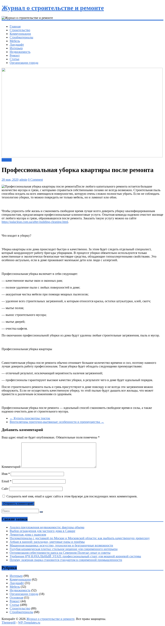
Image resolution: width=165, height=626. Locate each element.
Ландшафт (17, 44)
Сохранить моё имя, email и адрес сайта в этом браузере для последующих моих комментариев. (71, 496)
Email (6, 481)
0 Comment (35, 179)
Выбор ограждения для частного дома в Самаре (42, 531)
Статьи (14, 59)
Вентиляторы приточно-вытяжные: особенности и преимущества (57, 422)
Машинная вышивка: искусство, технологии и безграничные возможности (61, 545)
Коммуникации (20, 33)
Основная (16, 597)
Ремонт (15, 55)
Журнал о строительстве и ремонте (53, 7)
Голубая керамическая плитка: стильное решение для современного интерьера (64, 549)
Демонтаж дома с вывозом (28, 534)
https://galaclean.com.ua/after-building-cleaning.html (35, 222)
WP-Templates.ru (29, 622)
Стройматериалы (21, 37)
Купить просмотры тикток (30, 418)
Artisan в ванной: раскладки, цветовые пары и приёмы (47, 541)
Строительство (20, 30)
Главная (15, 26)
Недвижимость (20, 52)
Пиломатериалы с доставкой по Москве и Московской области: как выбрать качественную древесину (80, 538)
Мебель (15, 41)
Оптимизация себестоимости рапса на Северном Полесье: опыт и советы (60, 552)
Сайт (5, 488)
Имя (6, 473)
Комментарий (11, 466)
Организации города (24, 62)
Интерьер (16, 48)
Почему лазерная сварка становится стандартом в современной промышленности (66, 560)
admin (23, 179)
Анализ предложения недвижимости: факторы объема (47, 527)
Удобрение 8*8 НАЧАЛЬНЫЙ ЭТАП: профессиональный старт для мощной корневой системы (75, 556)
